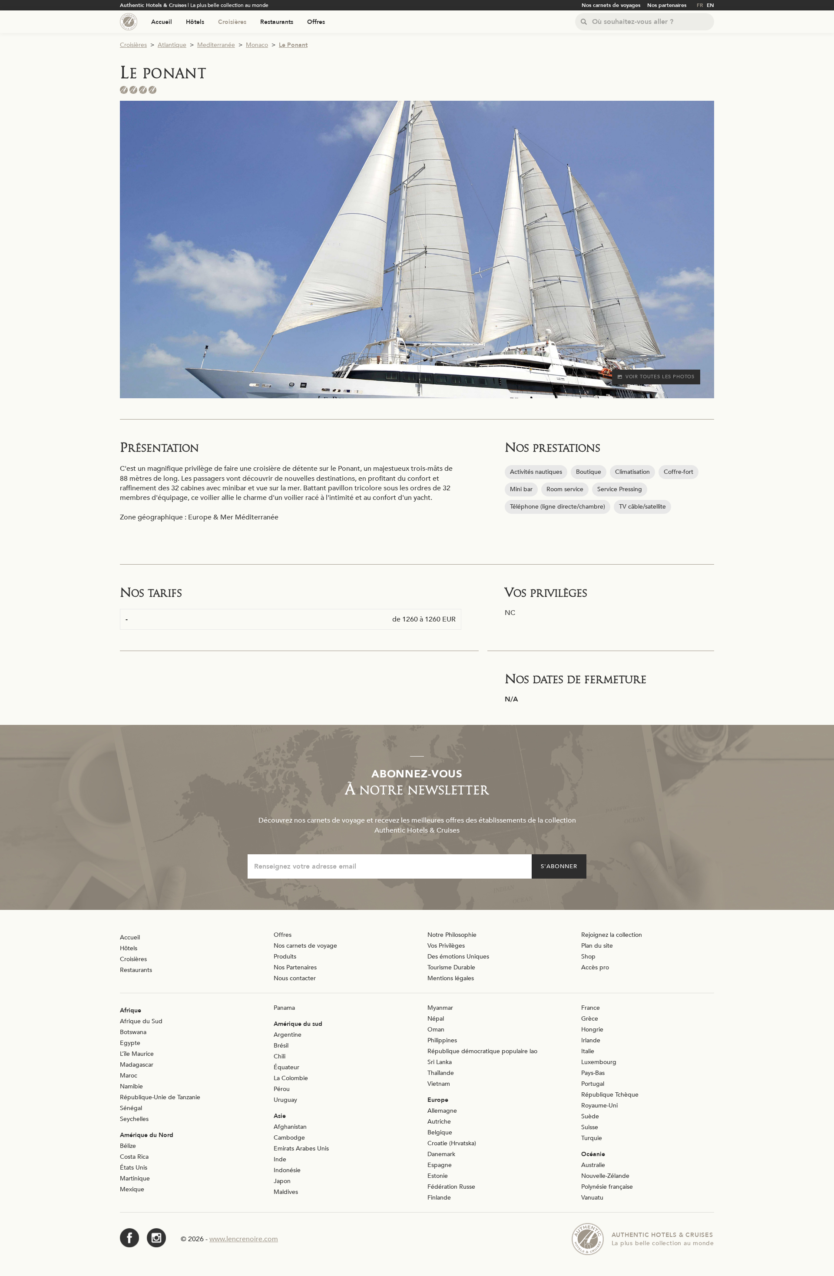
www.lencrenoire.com (243, 1239)
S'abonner (559, 866)
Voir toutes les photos (660, 377)
